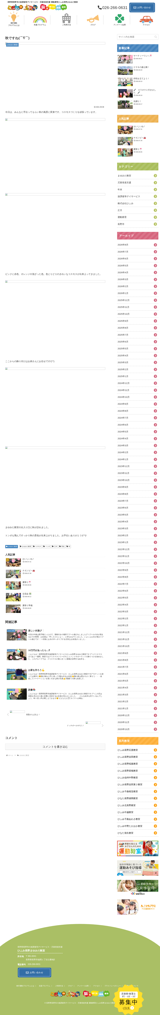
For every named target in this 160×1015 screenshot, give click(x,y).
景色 (62, 546)
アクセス (96, 986)
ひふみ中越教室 (125, 812)
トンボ (47, 546)
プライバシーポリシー (112, 986)
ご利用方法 (59, 986)
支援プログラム (44, 986)
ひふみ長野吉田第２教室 (130, 784)
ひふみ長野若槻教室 (128, 770)
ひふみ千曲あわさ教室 (129, 819)
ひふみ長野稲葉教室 (128, 763)
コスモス (38, 546)
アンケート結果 (83, 986)
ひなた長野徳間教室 (128, 798)
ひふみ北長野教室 (127, 805)
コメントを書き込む (55, 746)
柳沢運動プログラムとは (25, 986)
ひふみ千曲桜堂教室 (128, 791)
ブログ (70, 986)
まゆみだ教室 (12, 546)
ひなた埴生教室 (125, 833)
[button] (156, 36)
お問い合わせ (144, 7)
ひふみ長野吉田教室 (128, 757)
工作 (55, 546)
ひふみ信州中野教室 (128, 777)
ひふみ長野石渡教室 (128, 750)
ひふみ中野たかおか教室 (130, 826)
